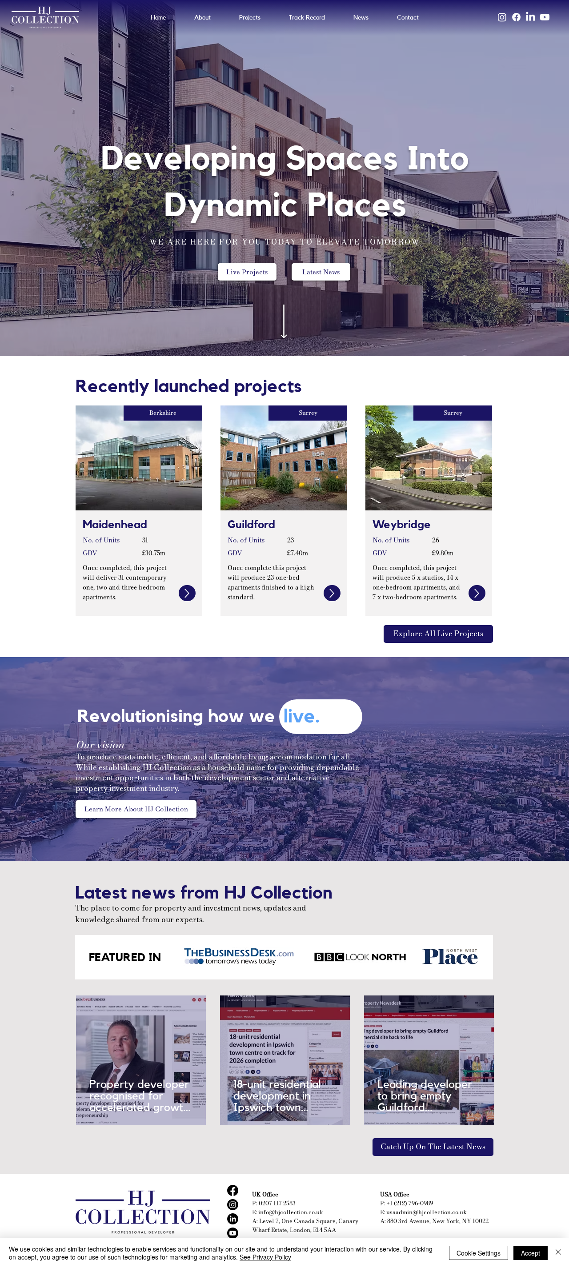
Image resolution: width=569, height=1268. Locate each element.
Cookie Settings (479, 1252)
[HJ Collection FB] (232, 1190)
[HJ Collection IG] (232, 1204)
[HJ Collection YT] (232, 1233)
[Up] (187, 593)
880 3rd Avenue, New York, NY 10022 (438, 1220)
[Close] (558, 1253)
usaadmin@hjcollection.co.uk (426, 1212)
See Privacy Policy (265, 1256)
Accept (530, 1252)
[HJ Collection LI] (232, 1218)
